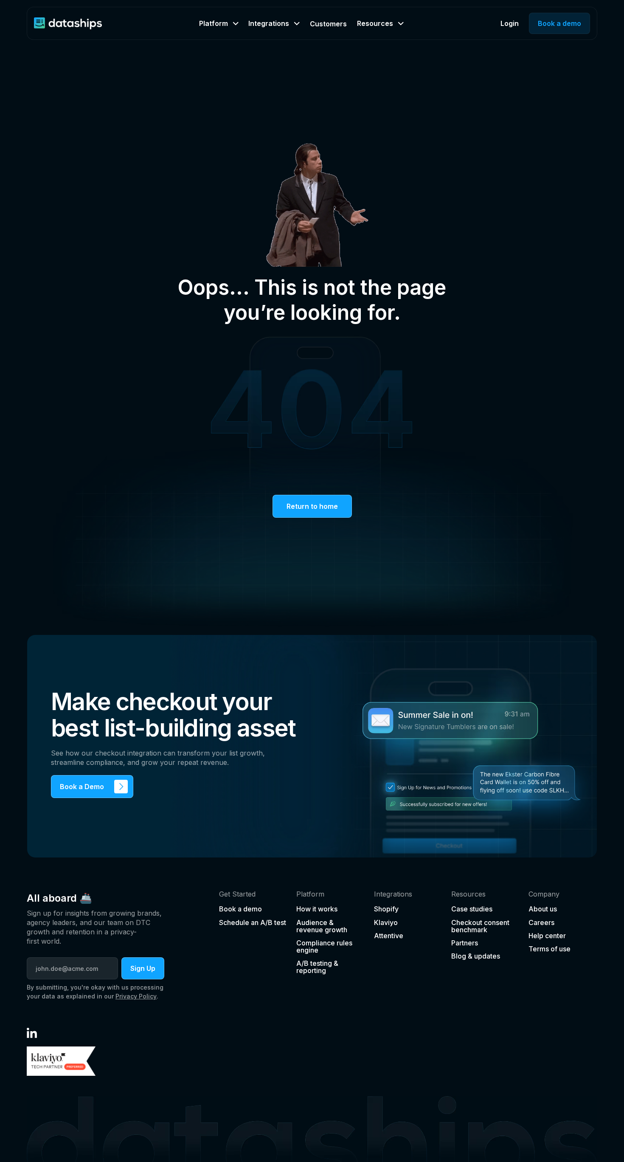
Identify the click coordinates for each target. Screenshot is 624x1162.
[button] (218, 23)
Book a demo (559, 23)
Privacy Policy (136, 996)
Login (509, 23)
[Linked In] (32, 1033)
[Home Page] (68, 23)
